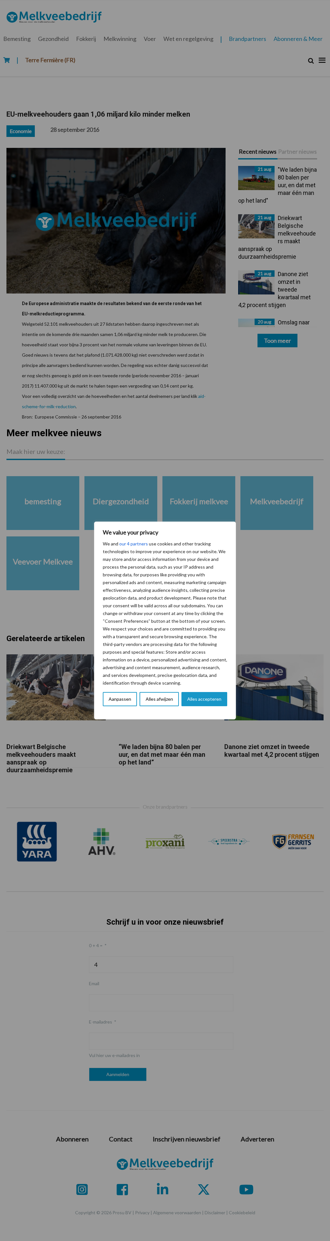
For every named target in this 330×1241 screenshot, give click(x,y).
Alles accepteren (204, 699)
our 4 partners (133, 543)
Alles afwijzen (159, 699)
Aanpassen (120, 699)
